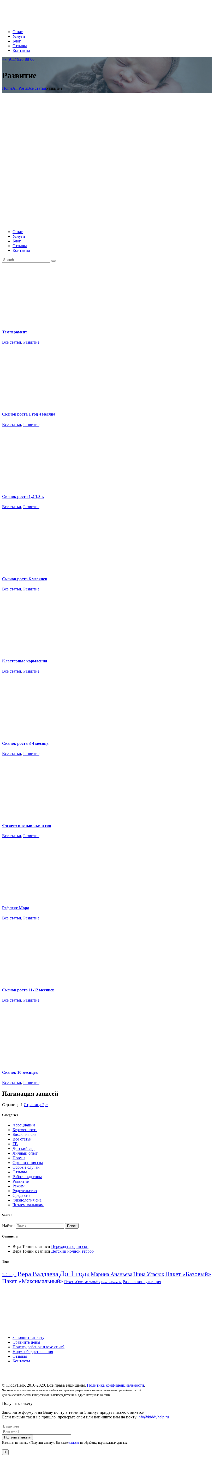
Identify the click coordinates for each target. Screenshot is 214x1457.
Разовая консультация (142, 1281)
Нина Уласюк (148, 1274)
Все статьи (36, 88)
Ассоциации (24, 1125)
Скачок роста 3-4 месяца (25, 743)
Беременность (25, 1129)
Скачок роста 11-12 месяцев (28, 990)
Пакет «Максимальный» (32, 1281)
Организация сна (28, 1162)
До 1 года (74, 1273)
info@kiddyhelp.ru (153, 1417)
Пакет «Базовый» (188, 1273)
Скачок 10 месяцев (20, 1072)
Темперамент (14, 332)
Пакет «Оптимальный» (82, 1282)
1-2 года (9, 1274)
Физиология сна (27, 1200)
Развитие (31, 342)
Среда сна (21, 1195)
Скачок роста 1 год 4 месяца (28, 414)
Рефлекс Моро (15, 908)
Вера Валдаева (37, 1274)
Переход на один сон (69, 1246)
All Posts (19, 88)
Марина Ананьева (111, 1274)
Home (7, 88)
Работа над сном (27, 1176)
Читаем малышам (28, 1205)
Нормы (19, 1158)
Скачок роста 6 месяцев (24, 579)
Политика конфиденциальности (115, 1385)
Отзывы (20, 1172)
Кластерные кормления (24, 661)
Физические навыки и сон (26, 825)
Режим (19, 1186)
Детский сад (23, 1148)
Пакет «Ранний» (111, 1282)
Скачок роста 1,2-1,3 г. (23, 496)
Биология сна (25, 1134)
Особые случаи (26, 1167)
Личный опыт (25, 1153)
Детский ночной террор (72, 1251)
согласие (73, 1442)
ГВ (15, 1144)
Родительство (25, 1190)
